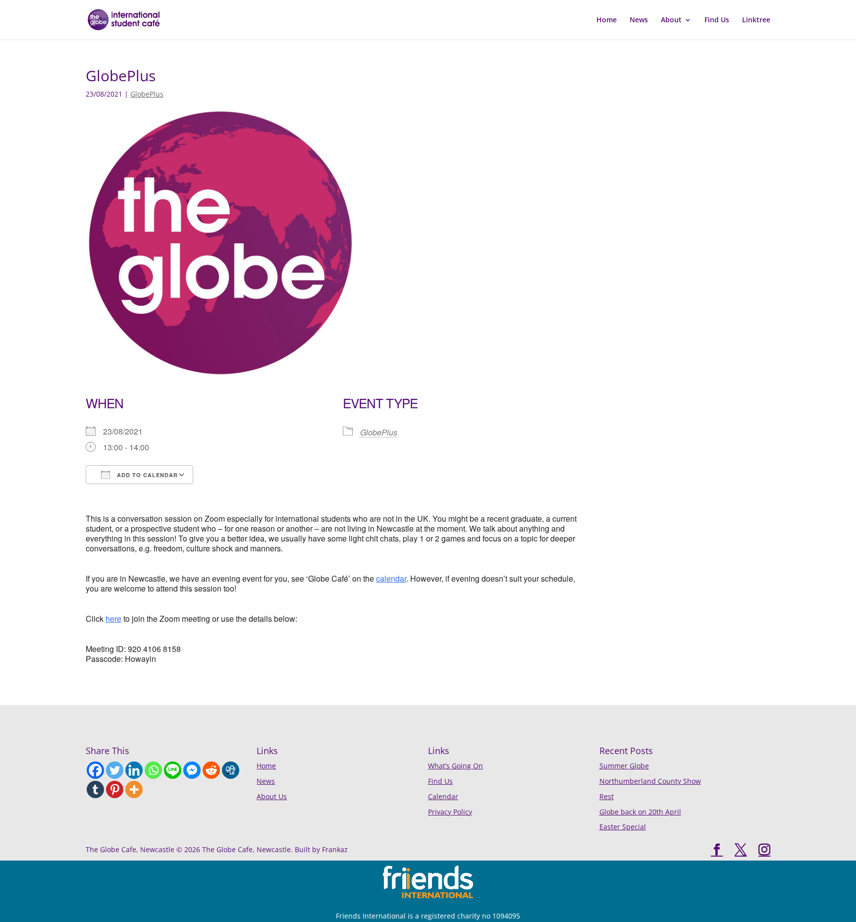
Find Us (716, 20)
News (639, 20)
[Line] (172, 770)
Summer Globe (624, 765)
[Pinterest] (114, 789)
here (113, 618)
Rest (606, 796)
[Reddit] (211, 770)
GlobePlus (146, 94)
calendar (391, 578)
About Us (272, 796)
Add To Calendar (146, 475)
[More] (134, 789)
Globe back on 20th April (640, 811)
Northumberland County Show (650, 781)
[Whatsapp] (153, 770)
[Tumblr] (95, 789)
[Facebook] (95, 770)
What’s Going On (455, 765)
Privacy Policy (450, 811)
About (671, 20)
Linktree (756, 20)
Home (606, 20)
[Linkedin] (134, 770)
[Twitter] (114, 770)
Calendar (443, 796)
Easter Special (622, 826)
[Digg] (230, 770)
